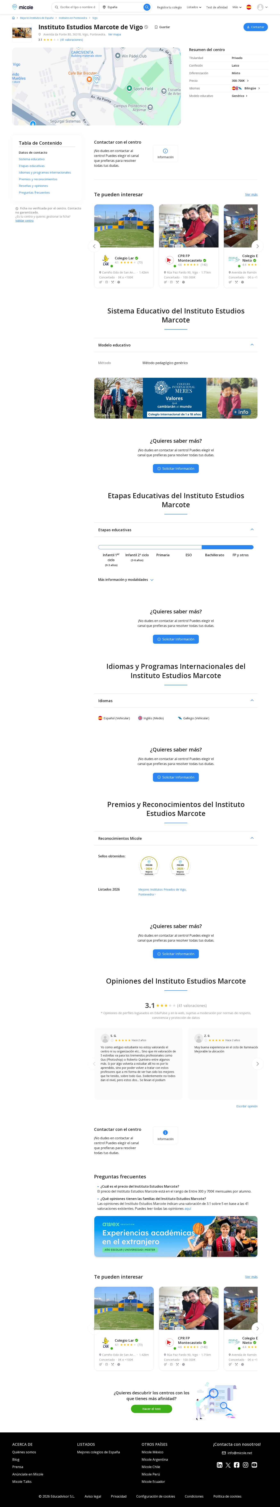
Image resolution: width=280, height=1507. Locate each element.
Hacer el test (151, 1409)
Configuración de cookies (155, 1496)
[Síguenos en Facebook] (236, 1465)
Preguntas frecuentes (34, 192)
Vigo (95, 18)
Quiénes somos (24, 1452)
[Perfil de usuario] (262, 7)
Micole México (152, 1452)
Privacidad (118, 1496)
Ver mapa (114, 34)
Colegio (124, 258)
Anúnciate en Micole (27, 1474)
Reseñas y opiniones (33, 186)
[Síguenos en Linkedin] (219, 1465)
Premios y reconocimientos (38, 179)
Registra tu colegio (169, 7)
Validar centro (24, 221)
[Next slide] (258, 246)
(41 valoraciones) (71, 40)
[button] (248, 7)
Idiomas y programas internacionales (45, 172)
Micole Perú (151, 1474)
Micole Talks (22, 1481)
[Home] (13, 17)
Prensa (17, 1467)
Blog (15, 1459)
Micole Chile (151, 1467)
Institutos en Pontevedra (73, 18)
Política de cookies (227, 1496)
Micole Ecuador (153, 1481)
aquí (187, 1208)
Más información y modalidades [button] (123, 579)
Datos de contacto (33, 152)
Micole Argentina (155, 1459)
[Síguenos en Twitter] (228, 1465)
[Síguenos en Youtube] (254, 1465)
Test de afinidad (217, 7)
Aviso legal (93, 1496)
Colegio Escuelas (256, 258)
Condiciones (194, 1496)
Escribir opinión (247, 1106)
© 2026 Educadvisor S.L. (57, 1496)
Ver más (251, 194)
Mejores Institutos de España (36, 18)
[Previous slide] (94, 246)
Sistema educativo (32, 159)
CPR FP (190, 258)
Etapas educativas (32, 166)
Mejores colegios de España (98, 1452)
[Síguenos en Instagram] (245, 1465)
